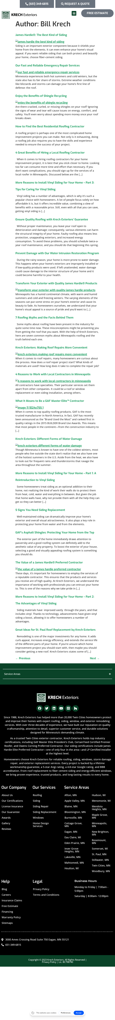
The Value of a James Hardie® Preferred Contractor (49, 562)
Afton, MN (71, 795)
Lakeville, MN (73, 857)
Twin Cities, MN (101, 865)
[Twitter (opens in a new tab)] (47, 708)
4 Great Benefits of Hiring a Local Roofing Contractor (50, 153)
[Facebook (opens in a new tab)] (39, 708)
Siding (36, 800)
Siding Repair (41, 806)
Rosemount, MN (99, 841)
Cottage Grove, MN (73, 825)
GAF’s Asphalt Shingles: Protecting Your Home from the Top (54, 532)
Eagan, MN (71, 831)
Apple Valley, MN (75, 800)
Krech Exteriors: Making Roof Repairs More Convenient (51, 347)
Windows (38, 817)
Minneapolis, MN (99, 825)
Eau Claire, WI (73, 837)
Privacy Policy (41, 889)
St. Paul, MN (99, 854)
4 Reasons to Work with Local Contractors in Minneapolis (52, 374)
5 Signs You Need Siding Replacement (40, 510)
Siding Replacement (44, 812)
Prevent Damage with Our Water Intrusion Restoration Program (57, 253)
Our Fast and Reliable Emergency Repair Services (47, 65)
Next (95, 658)
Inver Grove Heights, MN (72, 850)
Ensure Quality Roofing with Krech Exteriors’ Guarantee (51, 219)
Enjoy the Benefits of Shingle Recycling (41, 96)
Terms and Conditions (46, 894)
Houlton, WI (72, 868)
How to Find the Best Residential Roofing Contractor (49, 126)
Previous (22, 658)
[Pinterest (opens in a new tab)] (68, 708)
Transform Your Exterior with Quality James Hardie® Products (56, 283)
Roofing (37, 795)
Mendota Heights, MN (99, 808)
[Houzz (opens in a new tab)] (75, 708)
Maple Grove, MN (100, 816)
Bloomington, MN (75, 812)
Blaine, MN (71, 806)
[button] (74, 13)
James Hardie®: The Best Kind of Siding (41, 35)
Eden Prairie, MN (75, 843)
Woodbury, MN (101, 871)
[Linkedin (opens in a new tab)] (54, 708)
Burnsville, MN (73, 817)
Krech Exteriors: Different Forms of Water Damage (48, 439)
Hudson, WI (99, 795)
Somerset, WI (100, 848)
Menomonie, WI (101, 800)
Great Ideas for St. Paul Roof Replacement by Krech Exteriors (55, 630)
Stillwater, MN (100, 860)
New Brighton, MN (100, 833)
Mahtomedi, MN (74, 862)
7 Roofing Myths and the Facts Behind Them (44, 317)
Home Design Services (41, 825)
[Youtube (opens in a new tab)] (61, 708)
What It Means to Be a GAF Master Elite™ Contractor (49, 401)
